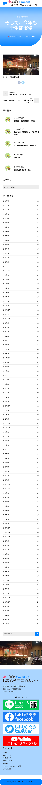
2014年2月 (6, 371)
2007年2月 (6, 593)
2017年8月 (6, 284)
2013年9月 (6, 380)
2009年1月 (6, 524)
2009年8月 (6, 502)
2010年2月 (6, 476)
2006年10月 (6, 602)
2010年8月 (6, 454)
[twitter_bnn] (21, 729)
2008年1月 (6, 572)
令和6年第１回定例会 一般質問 (25, 145)
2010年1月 (6, 480)
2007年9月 (6, 576)
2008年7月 (6, 550)
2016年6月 (6, 336)
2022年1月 (6, 227)
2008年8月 (6, 545)
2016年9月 (6, 323)
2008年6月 (6, 554)
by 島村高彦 (30, 36)
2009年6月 (6, 506)
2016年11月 (6, 314)
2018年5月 (6, 245)
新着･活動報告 (22, 16)
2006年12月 (6, 598)
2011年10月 (6, 428)
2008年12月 (6, 528)
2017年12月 (6, 266)
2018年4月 (6, 249)
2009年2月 (6, 519)
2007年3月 (6, 589)
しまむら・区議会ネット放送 (12, 766)
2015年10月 (6, 340)
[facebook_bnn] (21, 717)
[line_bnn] (21, 705)
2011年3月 (6, 441)
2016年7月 (6, 332)
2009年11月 (6, 489)
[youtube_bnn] (21, 741)
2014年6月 (6, 362)
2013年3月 (6, 393)
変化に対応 (17, 157)
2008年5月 (6, 558)
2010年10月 (6, 449)
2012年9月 (6, 410)
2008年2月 (6, 567)
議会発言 (5, 763)
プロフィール (7, 755)
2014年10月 (6, 358)
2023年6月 (6, 218)
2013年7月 (6, 388)
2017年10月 (6, 275)
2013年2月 (6, 397)
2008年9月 (6, 541)
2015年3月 (6, 349)
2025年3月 (6, 205)
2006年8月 (6, 611)
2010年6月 (6, 462)
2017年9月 (6, 279)
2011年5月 (6, 436)
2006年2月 (6, 619)
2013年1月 (6, 401)
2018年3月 (6, 253)
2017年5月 (6, 293)
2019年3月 (6, 236)
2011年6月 (6, 432)
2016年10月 (6, 319)
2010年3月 (6, 471)
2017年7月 (6, 288)
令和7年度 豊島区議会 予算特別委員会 (26, 133)
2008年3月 (6, 563)
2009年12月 (6, 484)
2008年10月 (6, 537)
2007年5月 (6, 585)
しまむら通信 (7, 769)
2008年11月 (6, 532)
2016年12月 (6, 310)
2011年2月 (6, 445)
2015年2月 (6, 354)
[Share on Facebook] (19, 82)
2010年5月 (6, 467)
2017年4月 (6, 297)
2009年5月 (6, 511)
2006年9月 (6, 606)
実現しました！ (8, 758)
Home (5, 752)
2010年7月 (6, 458)
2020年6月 (6, 232)
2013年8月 (6, 384)
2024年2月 (6, 210)
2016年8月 (6, 327)
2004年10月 (6, 624)
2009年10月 (6, 493)
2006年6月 (6, 615)
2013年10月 (6, 375)
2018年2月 (6, 258)
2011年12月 (6, 423)
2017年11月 (6, 271)
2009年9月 (6, 497)
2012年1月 (6, 419)
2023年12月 (6, 214)
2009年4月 (6, 515)
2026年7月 (6, 201)
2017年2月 (6, 306)
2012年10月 (6, 406)
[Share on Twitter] (23, 82)
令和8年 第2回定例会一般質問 (24, 121)
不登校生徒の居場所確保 (22, 170)
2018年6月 (6, 240)
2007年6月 (6, 580)
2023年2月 (6, 223)
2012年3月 (6, 415)
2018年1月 (6, 262)
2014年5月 (6, 367)
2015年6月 (6, 345)
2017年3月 (6, 301)
